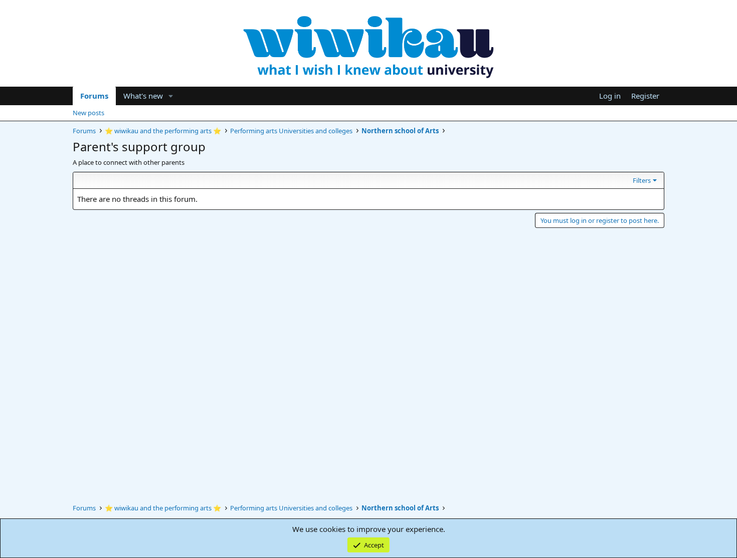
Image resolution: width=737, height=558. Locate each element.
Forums (94, 96)
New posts (88, 112)
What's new (143, 96)
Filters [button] (642, 180)
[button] (171, 96)
